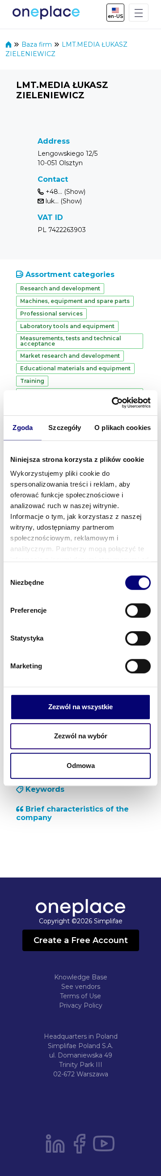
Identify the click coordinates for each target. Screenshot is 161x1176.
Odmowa (81, 765)
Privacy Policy (80, 1005)
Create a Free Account (81, 940)
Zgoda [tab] (23, 427)
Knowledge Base (80, 977)
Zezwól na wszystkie (80, 707)
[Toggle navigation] (138, 13)
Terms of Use (80, 996)
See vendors (80, 987)
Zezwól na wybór (80, 736)
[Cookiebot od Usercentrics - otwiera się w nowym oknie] (113, 402)
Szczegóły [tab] (64, 427)
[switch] (138, 610)
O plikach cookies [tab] (122, 427)
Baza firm (37, 44)
